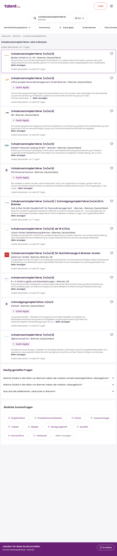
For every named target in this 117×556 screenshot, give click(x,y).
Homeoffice (17, 435)
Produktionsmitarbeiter (50, 418)
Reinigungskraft (59, 426)
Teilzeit (15, 426)
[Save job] (111, 53)
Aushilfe (84, 426)
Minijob (34, 426)
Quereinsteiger (102, 418)
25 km (78, 18)
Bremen (16, 36)
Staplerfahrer (18, 418)
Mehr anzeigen (18, 65)
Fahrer (77, 418)
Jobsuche (6, 36)
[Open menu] (111, 6)
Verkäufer (41, 435)
